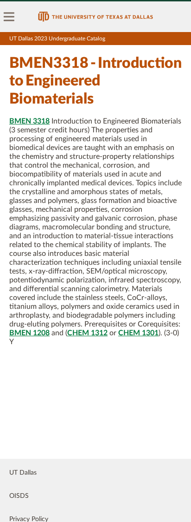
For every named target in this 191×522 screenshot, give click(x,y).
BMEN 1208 (29, 333)
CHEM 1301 (138, 333)
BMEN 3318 (29, 121)
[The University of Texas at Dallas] (95, 17)
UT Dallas (23, 473)
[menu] (9, 16)
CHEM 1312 (87, 333)
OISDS (19, 496)
